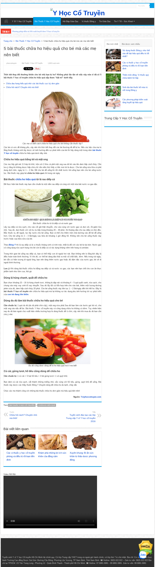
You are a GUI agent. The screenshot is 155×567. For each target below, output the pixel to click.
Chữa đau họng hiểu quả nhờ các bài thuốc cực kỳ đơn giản (32, 83)
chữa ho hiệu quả (25, 179)
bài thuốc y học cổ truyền (22, 405)
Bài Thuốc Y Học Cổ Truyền (47, 21)
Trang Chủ (6, 21)
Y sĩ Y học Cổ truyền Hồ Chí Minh (28, 557)
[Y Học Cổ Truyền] (77, 13)
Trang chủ (7, 41)
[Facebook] (131, 6)
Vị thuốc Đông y (89, 21)
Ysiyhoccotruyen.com (91, 397)
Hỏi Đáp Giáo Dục (70, 21)
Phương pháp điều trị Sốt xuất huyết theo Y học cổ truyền (35, 31)
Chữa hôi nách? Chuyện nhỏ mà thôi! (22, 87)
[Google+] (128, 6)
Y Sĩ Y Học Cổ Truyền (22, 21)
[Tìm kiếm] (152, 5)
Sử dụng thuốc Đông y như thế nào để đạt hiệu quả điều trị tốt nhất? (136, 53)
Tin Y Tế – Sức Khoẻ (123, 21)
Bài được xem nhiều (131, 44)
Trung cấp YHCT (69, 557)
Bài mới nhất (112, 44)
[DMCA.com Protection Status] (146, 548)
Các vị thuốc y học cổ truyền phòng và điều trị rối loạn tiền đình (21, 456)
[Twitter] (134, 6)
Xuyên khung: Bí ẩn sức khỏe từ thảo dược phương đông (83, 456)
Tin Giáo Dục (105, 21)
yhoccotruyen (11, 63)
